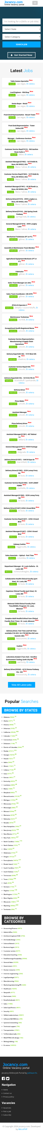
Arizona (10, 724)
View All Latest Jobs (22, 684)
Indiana (10, 770)
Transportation (11, 1030)
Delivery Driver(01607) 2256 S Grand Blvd (19, 508)
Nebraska (13, 239)
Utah (9, 883)
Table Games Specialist (20, 81)
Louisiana (10, 785)
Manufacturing (11, 981)
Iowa (9, 773)
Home (5, 1090)
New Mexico (11, 834)
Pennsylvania (12, 860)
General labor (11, 962)
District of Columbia (14, 747)
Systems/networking (13, 1022)
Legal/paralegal (11, 977)
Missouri (13, 476)
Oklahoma (10, 853)
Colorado (10, 736)
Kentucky (10, 781)
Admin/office (10, 932)
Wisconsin (11, 902)
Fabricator (20, 271)
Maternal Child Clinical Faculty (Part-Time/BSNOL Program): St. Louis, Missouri (22, 606)
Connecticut (11, 740)
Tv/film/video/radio (12, 1034)
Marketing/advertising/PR (15, 985)
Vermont (10, 887)
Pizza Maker (19, 401)
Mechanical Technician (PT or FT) (19, 237)
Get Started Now (23, 55)
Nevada (12, 84)
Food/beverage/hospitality (15, 958)
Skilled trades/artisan (14, 1015)
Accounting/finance (13, 928)
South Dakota (11, 871)
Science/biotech (11, 943)
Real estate (10, 996)
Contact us (7, 1093)
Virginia (10, 890)
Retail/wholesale (12, 1000)
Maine (9, 789)
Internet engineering (13, 973)
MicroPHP (22, 1129)
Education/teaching (13, 955)
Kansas (9, 777)
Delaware (10, 743)
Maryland (10, 792)
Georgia (10, 755)
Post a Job (7, 1111)
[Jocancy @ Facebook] (3, 1078)
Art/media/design (12, 939)
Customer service (12, 951)
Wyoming (11, 905)
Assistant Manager (19, 412)
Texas (10, 879)
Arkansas (10, 728)
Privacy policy (8, 1097)
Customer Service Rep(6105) (19, 367)
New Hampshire (12, 826)
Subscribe (7, 1115)
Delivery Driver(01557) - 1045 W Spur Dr (20, 459)
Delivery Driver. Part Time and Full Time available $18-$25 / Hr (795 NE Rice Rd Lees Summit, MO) (21, 633)
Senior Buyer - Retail (19, 104)
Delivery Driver (19, 390)
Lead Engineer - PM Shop (19, 92)
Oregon (10, 856)
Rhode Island (11, 864)
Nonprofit (9, 992)
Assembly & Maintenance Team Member (19, 248)
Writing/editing (11, 1041)
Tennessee (11, 875)
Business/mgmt (11, 947)
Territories (10, 909)
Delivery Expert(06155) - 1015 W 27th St (19, 378)
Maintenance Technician (19, 317)
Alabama (10, 717)
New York (11, 838)
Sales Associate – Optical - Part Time (19, 555)
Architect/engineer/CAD (14, 936)
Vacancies (7, 1108)
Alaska (9, 721)
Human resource (12, 970)
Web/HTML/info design (13, 1038)
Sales (8, 1004)
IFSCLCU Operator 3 (19, 305)
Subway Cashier (19, 544)
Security (9, 1011)
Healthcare (10, 988)
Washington (11, 894)
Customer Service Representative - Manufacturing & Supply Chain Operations (21, 341)
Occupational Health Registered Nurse (19, 328)
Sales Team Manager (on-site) (19, 283)
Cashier (19, 646)
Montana (13, 440)
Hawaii (9, 758)
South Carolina (12, 868)
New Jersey (11, 830)
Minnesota (11, 804)
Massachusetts (13, 796)
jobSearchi (32, 1073)
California (11, 732)
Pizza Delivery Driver (19, 423)
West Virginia (11, 898)
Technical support (12, 1026)
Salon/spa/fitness (12, 1007)
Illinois (10, 766)
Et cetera (31, 83)
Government (10, 966)
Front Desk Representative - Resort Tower (19, 115)
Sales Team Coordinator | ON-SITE (19, 294)
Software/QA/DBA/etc (13, 1019)
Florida (10, 751)
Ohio (9, 849)
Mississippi (11, 807)
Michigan (10, 800)
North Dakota (12, 845)
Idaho (9, 762)
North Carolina (13, 841)
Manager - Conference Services (20, 138)
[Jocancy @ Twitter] (7, 1078)
